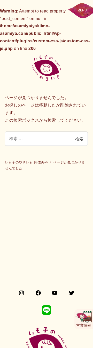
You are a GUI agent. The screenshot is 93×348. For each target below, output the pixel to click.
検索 (79, 139)
